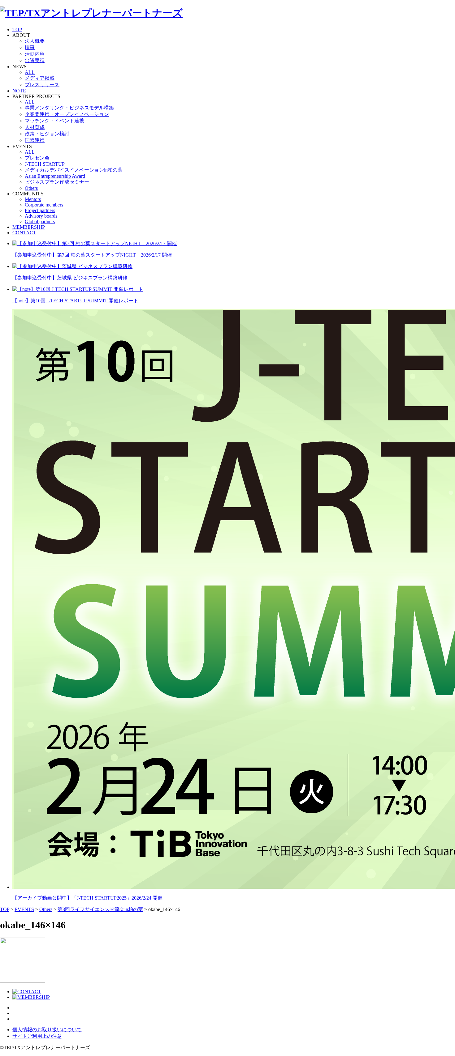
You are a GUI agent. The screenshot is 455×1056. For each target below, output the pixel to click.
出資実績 (35, 60)
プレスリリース (42, 84)
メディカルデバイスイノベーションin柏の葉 (74, 169)
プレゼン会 (37, 157)
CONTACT (24, 232)
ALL (30, 72)
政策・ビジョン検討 (47, 133)
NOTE (19, 90)
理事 (30, 47)
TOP (17, 29)
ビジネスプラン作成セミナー (57, 182)
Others (31, 188)
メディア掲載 (39, 78)
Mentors (33, 199)
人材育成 (35, 127)
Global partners (40, 221)
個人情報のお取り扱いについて (47, 1029)
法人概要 (35, 41)
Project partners (40, 210)
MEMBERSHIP (28, 227)
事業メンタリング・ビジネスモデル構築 (69, 107)
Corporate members (44, 204)
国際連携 (35, 140)
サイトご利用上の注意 (37, 1036)
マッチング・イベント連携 (54, 120)
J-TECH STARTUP (45, 164)
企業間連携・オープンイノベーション (67, 114)
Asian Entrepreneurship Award (55, 176)
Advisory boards (41, 216)
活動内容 (35, 54)
